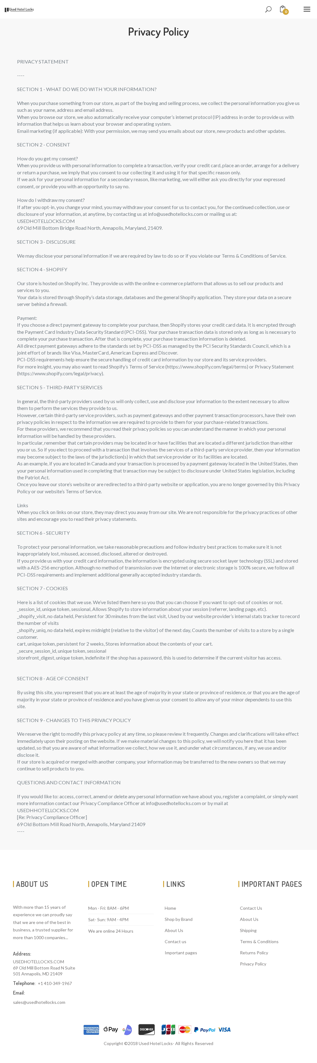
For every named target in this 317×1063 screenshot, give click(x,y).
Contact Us (251, 908)
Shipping (248, 930)
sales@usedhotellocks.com (39, 1002)
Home (170, 908)
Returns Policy (254, 952)
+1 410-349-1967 (55, 983)
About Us (174, 930)
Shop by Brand (179, 919)
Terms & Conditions (259, 941)
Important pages (181, 952)
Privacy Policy (253, 963)
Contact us (175, 941)
